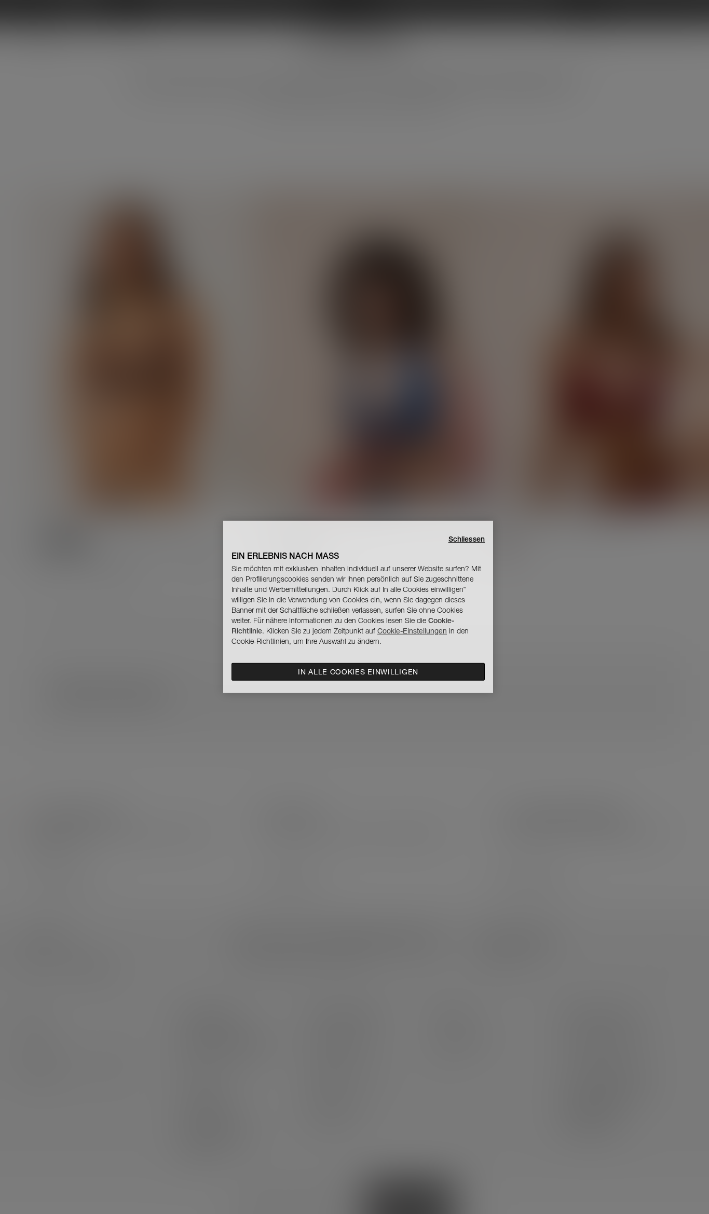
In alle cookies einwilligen (358, 672)
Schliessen (466, 539)
